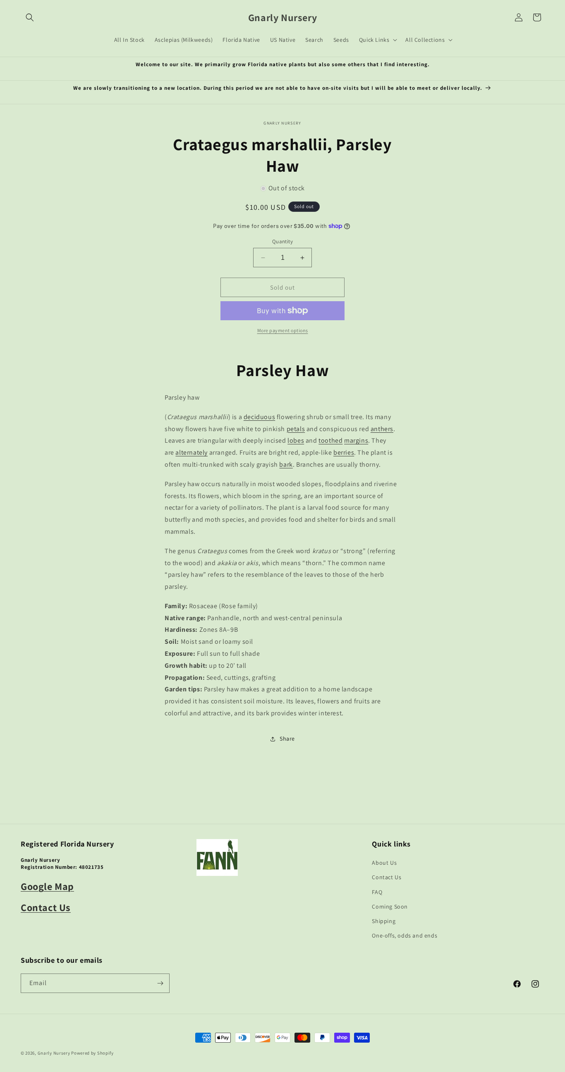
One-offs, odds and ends (404, 935)
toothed (330, 440)
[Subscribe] (160, 983)
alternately (191, 452)
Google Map (47, 886)
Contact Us (46, 907)
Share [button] (287, 738)
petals (296, 428)
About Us (384, 862)
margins (356, 440)
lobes (295, 440)
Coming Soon (390, 906)
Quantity (282, 241)
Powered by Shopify (92, 1053)
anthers (382, 428)
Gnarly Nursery (54, 1053)
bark (285, 464)
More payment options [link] (282, 330)
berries (343, 452)
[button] (30, 17)
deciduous (259, 416)
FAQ (377, 892)
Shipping (383, 921)
